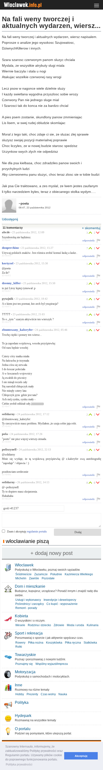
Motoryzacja (25, 672)
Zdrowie (59, 625)
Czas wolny (48, 694)
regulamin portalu (37, 531)
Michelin (20, 578)
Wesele (20, 625)
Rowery (20, 642)
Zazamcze (41, 574)
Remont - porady (26, 608)
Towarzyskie (25, 655)
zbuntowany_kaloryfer (17, 329)
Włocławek (24, 565)
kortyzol (7, 263)
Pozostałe (48, 578)
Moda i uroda (75, 625)
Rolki (18, 646)
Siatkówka (90, 642)
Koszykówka (54, 642)
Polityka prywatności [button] (19, 764)
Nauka (62, 694)
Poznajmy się (24, 664)
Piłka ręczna (73, 642)
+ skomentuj (91, 228)
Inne (18, 685)
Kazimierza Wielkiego (79, 574)
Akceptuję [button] (81, 755)
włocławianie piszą (27, 541)
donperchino (10, 247)
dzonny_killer (11, 283)
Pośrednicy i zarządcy (29, 604)
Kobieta (21, 616)
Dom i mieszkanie (30, 586)
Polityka (22, 702)
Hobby (19, 694)
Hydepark (23, 716)
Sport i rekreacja (29, 633)
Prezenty (32, 694)
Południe (56, 574)
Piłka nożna (35, 642)
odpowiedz (88, 240)
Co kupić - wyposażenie (62, 604)
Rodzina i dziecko (39, 625)
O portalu (22, 729)
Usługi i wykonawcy (28, 600)
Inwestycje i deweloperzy (60, 600)
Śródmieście (23, 574)
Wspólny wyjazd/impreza (51, 664)
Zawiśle (34, 578)
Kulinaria (92, 625)
